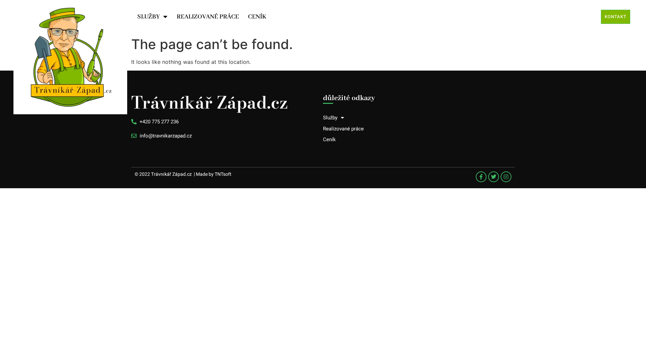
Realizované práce (208, 17)
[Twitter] (493, 176)
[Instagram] (506, 176)
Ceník (257, 17)
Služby (148, 17)
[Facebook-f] (481, 176)
